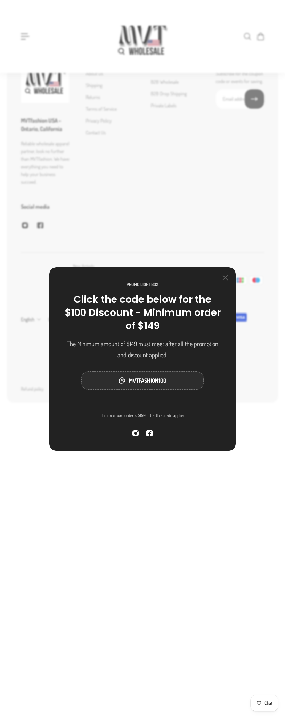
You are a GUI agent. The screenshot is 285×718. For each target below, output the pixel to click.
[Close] (225, 278)
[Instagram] (135, 433)
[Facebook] (149, 433)
